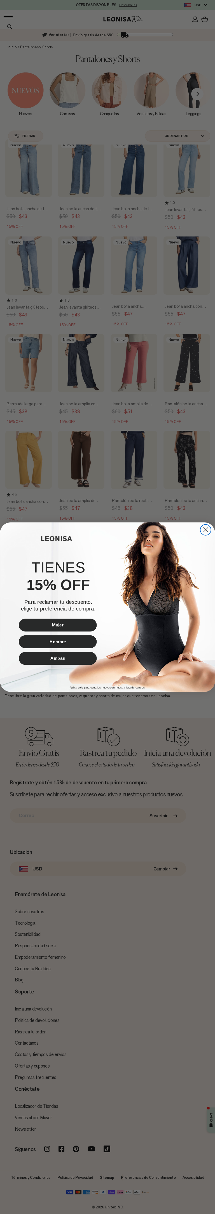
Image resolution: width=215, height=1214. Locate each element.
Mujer (57, 625)
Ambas (57, 658)
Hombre (58, 641)
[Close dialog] (205, 529)
